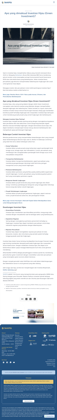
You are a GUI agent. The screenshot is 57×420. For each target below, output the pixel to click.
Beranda (17, 335)
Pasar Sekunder (19, 340)
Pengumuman (18, 343)
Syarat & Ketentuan (50, 361)
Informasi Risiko (51, 365)
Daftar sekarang (8, 270)
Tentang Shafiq (19, 336)
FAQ (16, 348)
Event (16, 346)
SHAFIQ (5, 274)
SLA (54, 366)
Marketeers (18, 75)
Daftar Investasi (19, 338)
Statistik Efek (18, 345)
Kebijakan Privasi (51, 363)
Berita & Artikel (19, 341)
